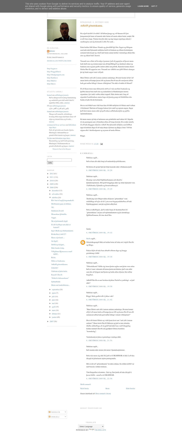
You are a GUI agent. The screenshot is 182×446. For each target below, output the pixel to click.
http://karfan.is (52, 77)
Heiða (88, 238)
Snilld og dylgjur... (58, 244)
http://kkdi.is (51, 80)
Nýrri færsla (84, 388)
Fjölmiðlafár (55, 281)
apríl (54, 307)
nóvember (56, 194)
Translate (100, 430)
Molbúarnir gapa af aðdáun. (61, 204)
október (55, 197)
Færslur (55, 412)
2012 (52, 173)
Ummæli (54, 417)
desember (55, 190)
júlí (53, 296)
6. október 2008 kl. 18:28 (99, 170)
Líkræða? (54, 268)
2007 (52, 321)
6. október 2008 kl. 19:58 (99, 286)
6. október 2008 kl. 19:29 (99, 189)
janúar (54, 317)
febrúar (54, 313)
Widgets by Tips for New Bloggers (62, 149)
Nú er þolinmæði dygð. (59, 221)
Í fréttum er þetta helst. (59, 271)
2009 (52, 184)
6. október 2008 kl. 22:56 (99, 378)
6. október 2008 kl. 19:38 (99, 257)
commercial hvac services (56, 125)
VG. (52, 207)
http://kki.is (51, 83)
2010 (52, 180)
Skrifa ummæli (85, 384)
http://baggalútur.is (54, 71)
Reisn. (53, 257)
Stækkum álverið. (57, 210)
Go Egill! (54, 241)
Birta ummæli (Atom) (103, 393)
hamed (49, 95)
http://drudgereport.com (55, 74)
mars (54, 310)
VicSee (49, 138)
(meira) (67, 102)
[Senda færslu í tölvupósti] (101, 144)
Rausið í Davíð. (56, 274)
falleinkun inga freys (62, 138)
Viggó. (53, 217)
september (56, 289)
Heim (107, 388)
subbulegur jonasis (61, 95)
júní (53, 300)
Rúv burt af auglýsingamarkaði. (62, 200)
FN (48, 106)
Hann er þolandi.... (57, 237)
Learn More (143, 6)
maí (53, 303)
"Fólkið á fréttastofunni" (60, 278)
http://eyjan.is (52, 68)
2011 (52, 177)
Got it (154, 6)
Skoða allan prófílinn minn (59, 61)
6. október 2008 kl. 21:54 (99, 340)
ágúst (54, 293)
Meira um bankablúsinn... (60, 285)
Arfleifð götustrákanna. (91, 25)
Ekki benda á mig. (57, 248)
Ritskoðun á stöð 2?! (58, 234)
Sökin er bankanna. (58, 261)
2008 (52, 187)
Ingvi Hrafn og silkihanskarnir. (62, 230)
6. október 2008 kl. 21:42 (99, 299)
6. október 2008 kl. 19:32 (99, 232)
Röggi (52, 51)
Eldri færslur (130, 388)
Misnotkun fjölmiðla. (59, 214)
